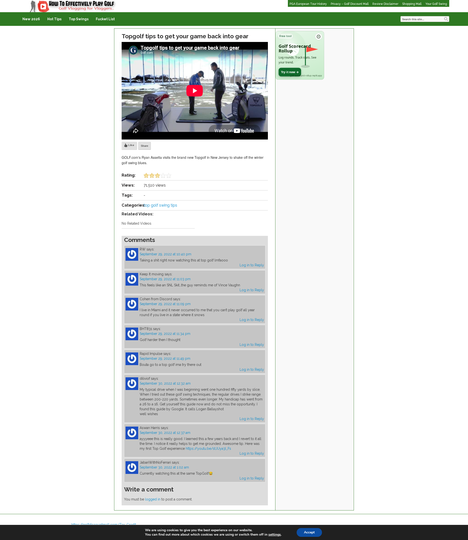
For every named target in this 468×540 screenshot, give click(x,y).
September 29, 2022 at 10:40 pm (165, 254)
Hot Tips (54, 19)
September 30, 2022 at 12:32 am (165, 383)
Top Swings (78, 19)
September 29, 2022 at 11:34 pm (165, 334)
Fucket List (105, 19)
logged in (152, 499)
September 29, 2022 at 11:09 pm (165, 304)
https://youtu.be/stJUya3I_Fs (208, 448)
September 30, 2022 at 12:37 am (165, 433)
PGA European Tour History (308, 4)
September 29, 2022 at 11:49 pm (165, 358)
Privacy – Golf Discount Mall (350, 4)
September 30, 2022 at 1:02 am (164, 467)
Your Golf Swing (436, 4)
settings (274, 534)
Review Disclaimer (385, 4)
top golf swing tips (160, 205)
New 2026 (31, 19)
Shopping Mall (411, 4)
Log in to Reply (252, 265)
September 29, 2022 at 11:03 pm (165, 279)
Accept (309, 532)
